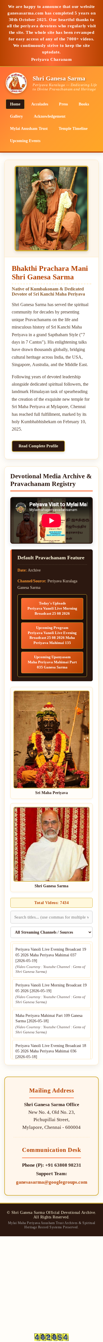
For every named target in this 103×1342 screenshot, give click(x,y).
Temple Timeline (73, 128)
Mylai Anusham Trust (29, 128)
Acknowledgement (50, 116)
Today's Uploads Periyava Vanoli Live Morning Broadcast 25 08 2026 (52, 608)
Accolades (39, 104)
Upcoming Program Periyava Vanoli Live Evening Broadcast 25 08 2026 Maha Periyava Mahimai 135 (52, 635)
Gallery (16, 116)
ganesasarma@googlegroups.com (51, 1182)
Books (84, 104)
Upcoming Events (25, 140)
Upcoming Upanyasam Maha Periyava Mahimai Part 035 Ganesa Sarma (52, 662)
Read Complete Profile (38, 446)
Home (15, 104)
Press (63, 104)
